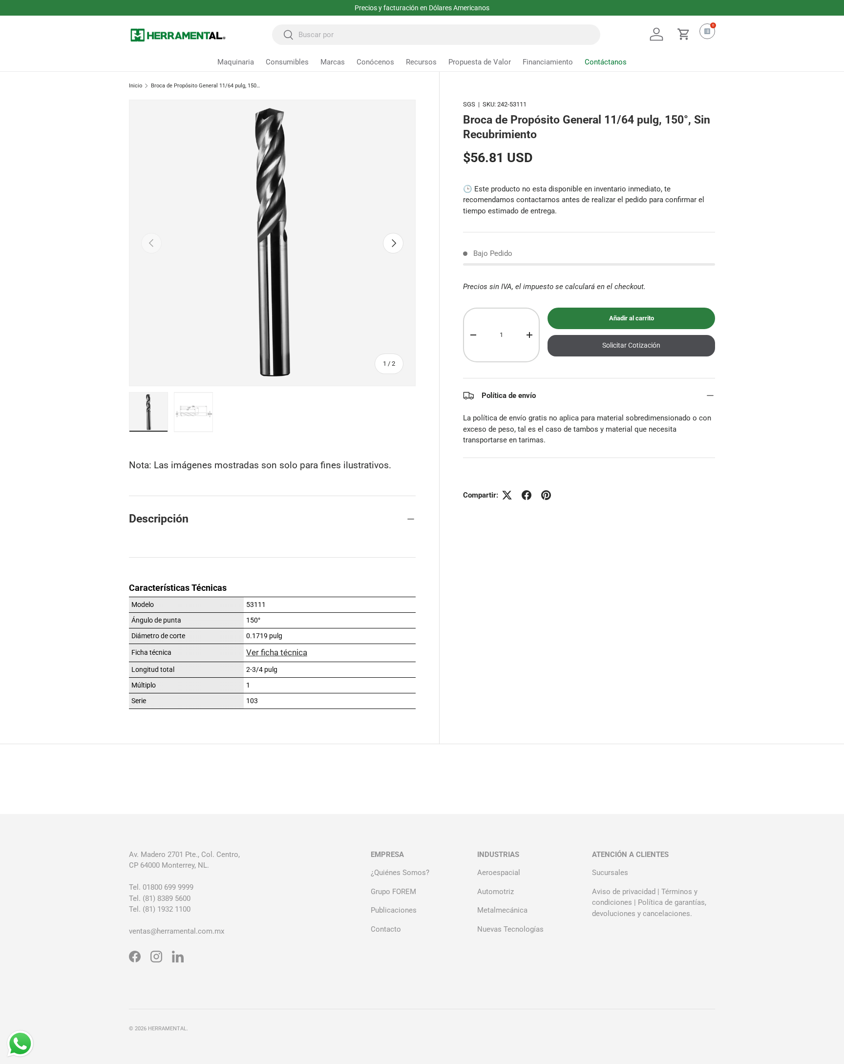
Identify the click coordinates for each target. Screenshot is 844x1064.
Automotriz (495, 891)
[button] (684, 34)
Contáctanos (606, 62)
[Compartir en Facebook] (526, 495)
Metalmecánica (502, 910)
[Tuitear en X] (507, 495)
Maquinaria (235, 62)
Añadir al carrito (631, 318)
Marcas (332, 62)
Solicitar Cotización (631, 346)
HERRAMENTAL (167, 1028)
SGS (469, 104)
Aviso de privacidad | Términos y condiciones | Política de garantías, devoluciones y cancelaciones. (649, 902)
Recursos (421, 62)
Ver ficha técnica (276, 652)
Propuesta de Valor (479, 62)
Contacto (386, 929)
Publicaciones (394, 910)
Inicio (135, 85)
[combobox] (436, 34)
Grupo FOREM (393, 891)
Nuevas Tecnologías (510, 929)
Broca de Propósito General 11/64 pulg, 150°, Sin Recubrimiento (206, 85)
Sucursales (610, 872)
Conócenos (375, 62)
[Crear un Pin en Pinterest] (546, 495)
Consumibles (287, 62)
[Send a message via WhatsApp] (20, 1043)
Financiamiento (548, 62)
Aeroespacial (498, 872)
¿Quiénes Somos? (400, 872)
